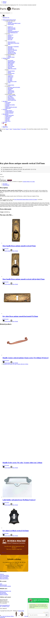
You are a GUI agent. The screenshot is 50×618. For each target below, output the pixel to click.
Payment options (3, 593)
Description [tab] (5, 183)
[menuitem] (26, 1)
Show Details (15, 250)
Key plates (32, 181)
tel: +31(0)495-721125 (4, 606)
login (1, 583)
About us (4, 1)
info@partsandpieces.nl (5, 605)
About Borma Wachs (4, 575)
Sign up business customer (5, 586)
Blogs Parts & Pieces (4, 578)
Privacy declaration (4, 577)
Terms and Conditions (4, 576)
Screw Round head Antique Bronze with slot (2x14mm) (25, 199)
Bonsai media (21, 610)
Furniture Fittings (26, 181)
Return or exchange (4, 594)
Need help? (9, 180)
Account (4, 2)
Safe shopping (3, 592)
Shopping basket (3, 584)
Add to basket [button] (7, 250)
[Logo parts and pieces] (10, 11)
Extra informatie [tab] (6, 184)
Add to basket (3, 180)
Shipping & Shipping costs (5, 591)
